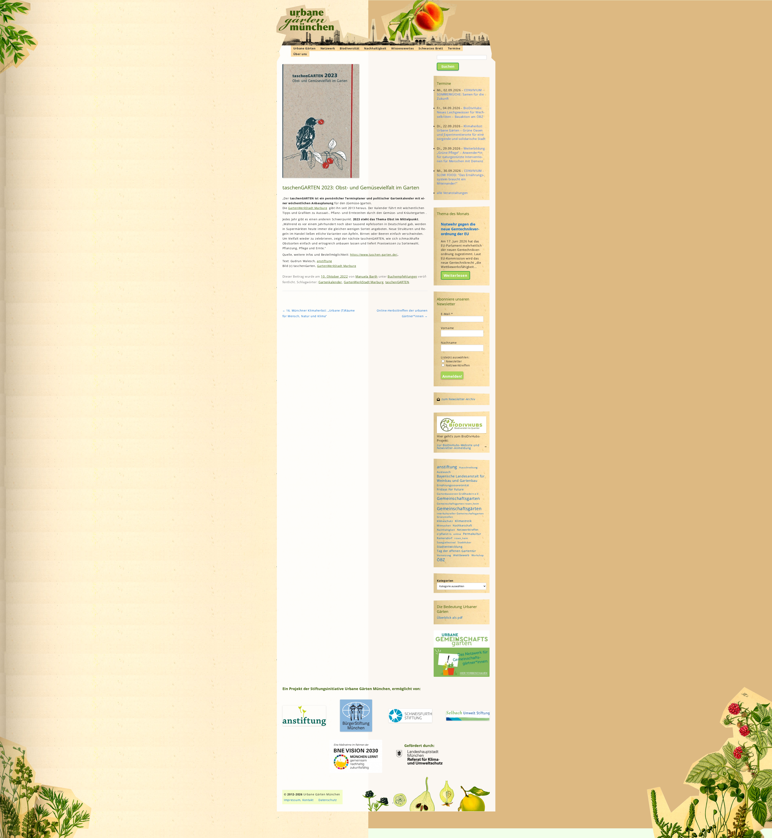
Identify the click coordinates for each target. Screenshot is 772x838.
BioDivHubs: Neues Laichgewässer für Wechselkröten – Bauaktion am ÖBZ (461, 112)
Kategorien (445, 581)
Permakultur (472, 534)
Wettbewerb (461, 555)
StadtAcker (464, 542)
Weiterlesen (455, 275)
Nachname (449, 343)
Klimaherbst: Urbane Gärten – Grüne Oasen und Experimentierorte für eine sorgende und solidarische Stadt (461, 132)
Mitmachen (444, 525)
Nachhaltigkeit (375, 48)
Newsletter (453, 361)
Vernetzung (444, 555)
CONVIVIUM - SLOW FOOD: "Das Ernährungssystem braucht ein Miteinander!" (460, 177)
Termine (454, 48)
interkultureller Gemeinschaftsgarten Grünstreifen (460, 515)
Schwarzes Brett (431, 48)
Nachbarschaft (462, 525)
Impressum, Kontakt (299, 800)
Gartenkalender (330, 282)
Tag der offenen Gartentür (456, 551)
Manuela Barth (366, 276)
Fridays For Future (450, 489)
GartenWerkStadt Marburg (307, 208)
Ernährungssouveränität (453, 485)
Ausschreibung (468, 467)
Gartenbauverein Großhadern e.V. (458, 493)
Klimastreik (463, 521)
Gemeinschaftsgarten (458, 498)
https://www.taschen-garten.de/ (373, 254)
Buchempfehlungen (402, 276)
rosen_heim (461, 538)
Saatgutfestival (446, 542)
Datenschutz (327, 800)
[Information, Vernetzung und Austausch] (306, 20)
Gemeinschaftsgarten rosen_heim (458, 503)
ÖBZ (441, 559)
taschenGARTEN (397, 282)
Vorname (447, 328)
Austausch (444, 472)
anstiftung (324, 261)
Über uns (300, 54)
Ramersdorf (444, 538)
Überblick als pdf (450, 617)
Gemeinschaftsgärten (459, 508)
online (457, 534)
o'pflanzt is (444, 534)
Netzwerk (327, 48)
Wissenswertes (402, 48)
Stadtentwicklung (449, 547)
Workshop (477, 555)
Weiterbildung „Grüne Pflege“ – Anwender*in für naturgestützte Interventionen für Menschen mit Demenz (461, 154)
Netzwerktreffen (457, 365)
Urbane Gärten (304, 48)
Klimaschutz (445, 521)
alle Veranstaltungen (452, 193)
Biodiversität (349, 48)
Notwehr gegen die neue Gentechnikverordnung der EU (460, 229)
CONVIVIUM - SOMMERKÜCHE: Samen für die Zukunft (460, 94)
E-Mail (447, 314)
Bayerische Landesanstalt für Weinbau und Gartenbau (461, 478)
